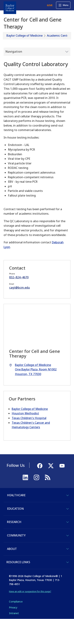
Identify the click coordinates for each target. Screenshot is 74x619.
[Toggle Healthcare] (67, 495)
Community (16, 535)
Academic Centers (59, 36)
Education (15, 509)
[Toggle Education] (67, 509)
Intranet (14, 613)
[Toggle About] (67, 549)
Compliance (16, 601)
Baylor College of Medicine (24, 36)
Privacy (13, 607)
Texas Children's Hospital (29, 418)
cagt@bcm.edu (19, 287)
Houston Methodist (25, 413)
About (12, 549)
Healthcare (16, 495)
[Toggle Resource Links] (67, 562)
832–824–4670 (19, 277)
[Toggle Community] (67, 535)
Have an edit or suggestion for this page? (30, 591)
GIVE (49, 5)
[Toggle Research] (67, 522)
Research (14, 522)
